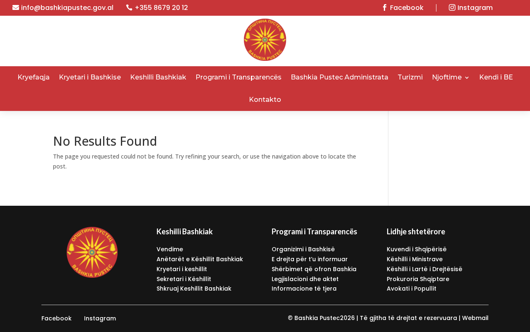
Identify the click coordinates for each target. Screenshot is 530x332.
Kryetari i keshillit (182, 269)
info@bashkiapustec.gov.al (67, 7)
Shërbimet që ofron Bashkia (314, 269)
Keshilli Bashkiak (158, 77)
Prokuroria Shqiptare (418, 279)
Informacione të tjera (304, 288)
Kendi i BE (496, 77)
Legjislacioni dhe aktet (305, 279)
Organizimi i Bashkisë (303, 249)
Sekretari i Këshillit (184, 279)
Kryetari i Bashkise (90, 77)
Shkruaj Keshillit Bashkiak (194, 288)
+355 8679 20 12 (161, 7)
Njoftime (447, 77)
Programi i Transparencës (238, 77)
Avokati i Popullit (411, 288)
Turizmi (410, 77)
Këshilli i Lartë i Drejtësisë (425, 269)
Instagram (475, 7)
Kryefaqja (33, 77)
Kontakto (265, 99)
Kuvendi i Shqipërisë (417, 249)
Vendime (170, 249)
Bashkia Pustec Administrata (339, 77)
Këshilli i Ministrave (415, 259)
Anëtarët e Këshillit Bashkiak (200, 259)
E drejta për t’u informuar (310, 259)
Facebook (407, 7)
